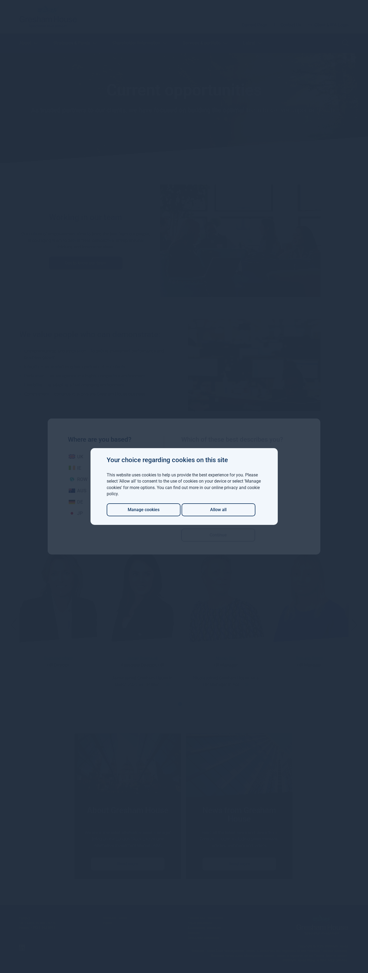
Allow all (218, 509)
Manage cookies (143, 509)
